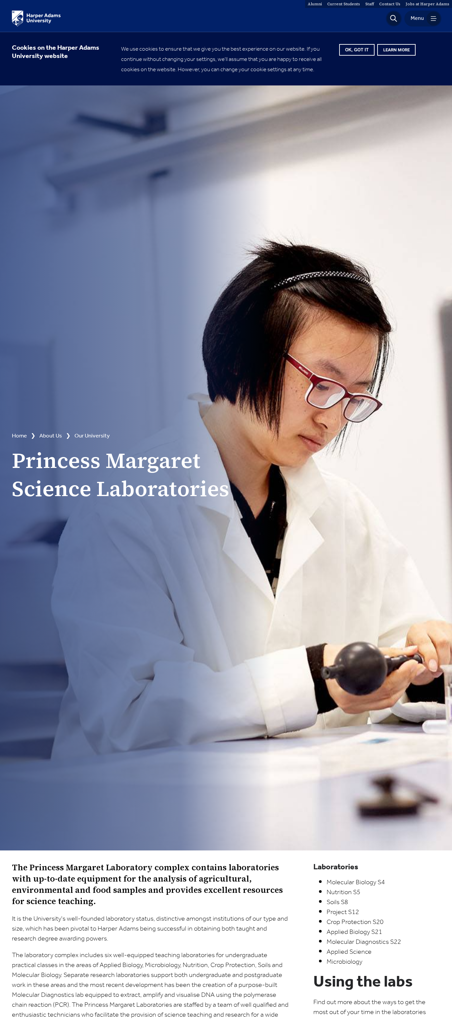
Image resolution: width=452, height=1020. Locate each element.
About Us (50, 436)
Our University (92, 436)
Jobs (427, 4)
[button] (394, 18)
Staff (369, 4)
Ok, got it (357, 49)
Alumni (315, 4)
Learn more (396, 49)
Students (343, 4)
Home (19, 436)
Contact (389, 4)
